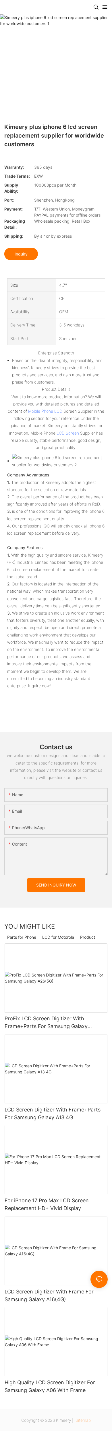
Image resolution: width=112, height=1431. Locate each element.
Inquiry (21, 253)
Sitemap (82, 1420)
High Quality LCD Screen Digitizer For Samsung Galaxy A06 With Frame (50, 1386)
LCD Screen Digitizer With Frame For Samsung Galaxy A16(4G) (49, 1295)
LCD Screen (68, 433)
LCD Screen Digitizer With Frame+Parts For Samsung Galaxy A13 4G (53, 1113)
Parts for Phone (21, 937)
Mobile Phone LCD (45, 411)
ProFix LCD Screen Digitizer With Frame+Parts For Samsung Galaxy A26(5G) (46, 1022)
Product (87, 937)
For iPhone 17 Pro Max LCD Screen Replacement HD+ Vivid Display (47, 1204)
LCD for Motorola (58, 937)
